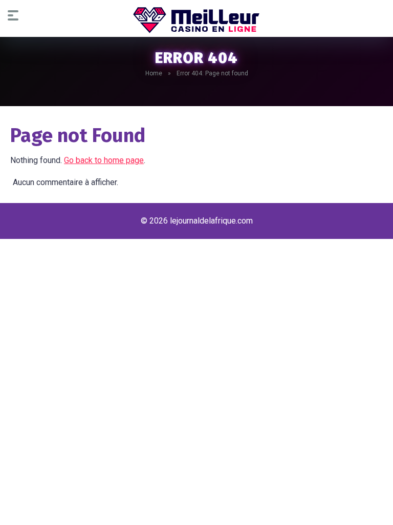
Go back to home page (104, 160)
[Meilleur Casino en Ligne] (196, 20)
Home (153, 73)
